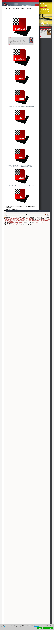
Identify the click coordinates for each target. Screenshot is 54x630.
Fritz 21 (10, 37)
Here (4, 626)
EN (29, 5)
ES (30, 5)
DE (28, 5)
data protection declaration (36, 626)
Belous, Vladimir (47, 214)
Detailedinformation (39, 628)
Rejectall (45, 628)
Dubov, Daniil (6, 214)
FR (31, 5)
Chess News (10, 5)
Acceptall (50, 628)
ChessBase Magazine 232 (44, 29)
